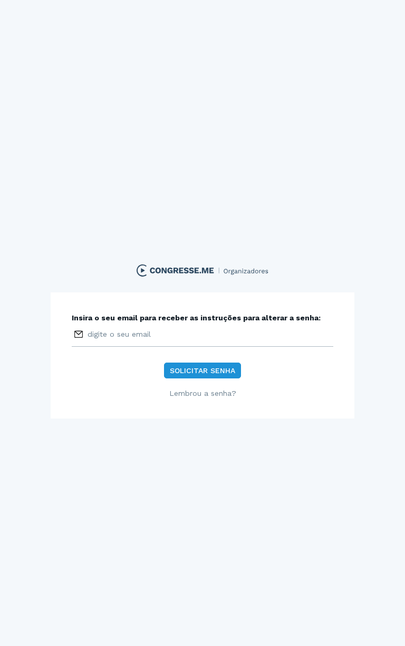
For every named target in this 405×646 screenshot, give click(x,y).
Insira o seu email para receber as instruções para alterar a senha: (196, 318)
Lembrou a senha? (202, 393)
